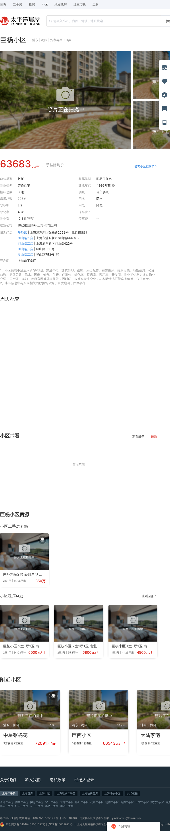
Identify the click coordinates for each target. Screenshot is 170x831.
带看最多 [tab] (138, 436)
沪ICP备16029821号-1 (61, 824)
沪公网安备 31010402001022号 (25, 824)
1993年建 (104, 185)
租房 (32, 4)
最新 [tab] (154, 436)
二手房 (17, 4)
